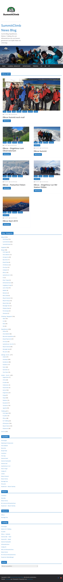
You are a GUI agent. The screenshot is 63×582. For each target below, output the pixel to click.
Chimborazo (6, 265)
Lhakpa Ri (3, 471)
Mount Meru (6, 303)
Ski (3, 326)
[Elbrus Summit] (47, 134)
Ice (3, 321)
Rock (4, 323)
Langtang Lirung (7, 285)
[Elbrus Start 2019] (16, 204)
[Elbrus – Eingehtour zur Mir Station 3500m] (47, 167)
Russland (25, 111)
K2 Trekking (6, 421)
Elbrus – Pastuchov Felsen (14, 184)
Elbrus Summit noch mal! (14, 117)
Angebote (3, 247)
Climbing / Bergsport (14, 66)
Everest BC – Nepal (6, 539)
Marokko (3, 498)
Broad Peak (6, 262)
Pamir (4, 367)
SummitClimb (37, 145)
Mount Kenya (6, 300)
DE (45, 66)
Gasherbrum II (6, 275)
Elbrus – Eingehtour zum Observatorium (13, 149)
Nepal (4, 398)
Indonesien (6, 385)
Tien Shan (5, 372)
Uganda (5, 408)
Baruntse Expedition (8, 336)
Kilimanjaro (6, 423)
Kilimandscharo (7, 282)
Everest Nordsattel (6, 461)
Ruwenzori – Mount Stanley (8, 486)
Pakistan (5, 400)
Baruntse (5, 259)
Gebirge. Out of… (5, 355)
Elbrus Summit (40, 151)
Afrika (4, 331)
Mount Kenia (6, 426)
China (4, 380)
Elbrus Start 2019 (10, 221)
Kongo (4, 395)
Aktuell (3, 237)
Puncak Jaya (6, 311)
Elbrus (9, 111)
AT (49, 66)
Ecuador (5, 382)
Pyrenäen (5, 369)
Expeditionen (27, 66)
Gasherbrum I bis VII (8, 344)
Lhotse (3, 473)
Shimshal (5, 313)
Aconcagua (5, 252)
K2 (3, 277)
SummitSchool (6, 244)
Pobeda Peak (6, 308)
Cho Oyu (5, 267)
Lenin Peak (5, 288)
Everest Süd (4, 463)
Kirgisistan (5, 392)
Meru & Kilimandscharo (7, 549)
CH (41, 66)
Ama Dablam (6, 254)
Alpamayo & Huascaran (7, 443)
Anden (4, 357)
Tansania (5, 405)
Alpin (4, 318)
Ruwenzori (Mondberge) (7, 557)
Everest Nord (4, 458)
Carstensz (3, 453)
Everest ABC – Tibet (6, 536)
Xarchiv (35, 111)
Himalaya (5, 359)
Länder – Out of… (5, 375)
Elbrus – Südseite (5, 534)
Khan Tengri (6, 280)
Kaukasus (19, 111)
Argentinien (6, 377)
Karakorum (5, 362)
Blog (3, 66)
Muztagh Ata (6, 305)
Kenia (4, 390)
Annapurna (6, 257)
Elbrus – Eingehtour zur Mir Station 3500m (45, 185)
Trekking (35, 66)
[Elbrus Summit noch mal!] (31, 94)
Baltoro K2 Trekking (6, 529)
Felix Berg (5, 239)
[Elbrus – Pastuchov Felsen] (16, 167)
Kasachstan (6, 387)
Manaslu (5, 293)
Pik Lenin (5, 351)
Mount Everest (6, 298)
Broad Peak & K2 (7, 339)
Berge (4, 111)
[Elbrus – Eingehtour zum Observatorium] (16, 134)
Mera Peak (5, 295)
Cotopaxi (5, 270)
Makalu (5, 290)
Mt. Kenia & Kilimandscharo (8, 503)
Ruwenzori (5, 428)
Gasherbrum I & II (5, 466)
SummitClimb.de (13, 114)
